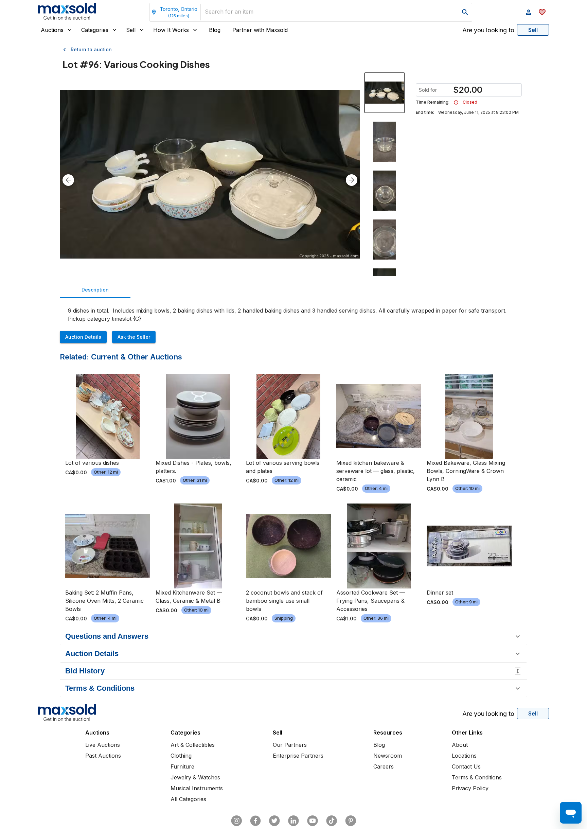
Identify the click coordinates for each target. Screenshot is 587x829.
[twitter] (274, 821)
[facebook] (255, 821)
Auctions (52, 30)
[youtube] (312, 821)
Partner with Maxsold (260, 30)
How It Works (171, 30)
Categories (94, 30)
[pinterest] (350, 821)
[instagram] (236, 821)
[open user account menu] (528, 12)
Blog (214, 30)
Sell (131, 30)
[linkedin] (293, 821)
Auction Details (83, 337)
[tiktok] (331, 821)
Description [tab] (95, 290)
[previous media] (68, 180)
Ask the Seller (134, 337)
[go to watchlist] (542, 12)
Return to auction (91, 49)
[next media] (351, 180)
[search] (465, 12)
